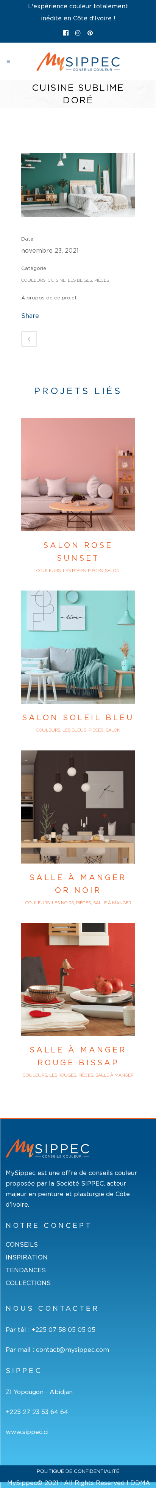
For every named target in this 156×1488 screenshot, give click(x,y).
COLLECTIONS (28, 1283)
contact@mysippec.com (72, 1349)
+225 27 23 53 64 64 (37, 1411)
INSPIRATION (27, 1257)
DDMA (140, 1482)
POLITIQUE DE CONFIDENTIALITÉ (78, 1471)
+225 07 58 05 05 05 (63, 1329)
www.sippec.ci (27, 1431)
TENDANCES (26, 1270)
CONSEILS (22, 1244)
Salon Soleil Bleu (78, 717)
